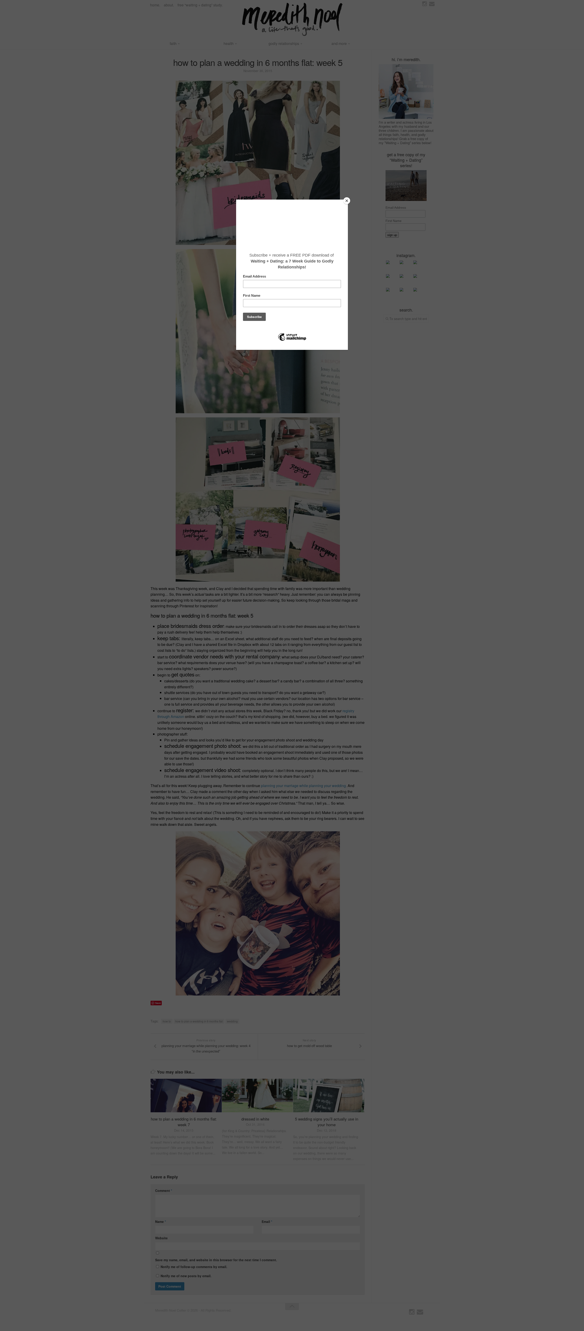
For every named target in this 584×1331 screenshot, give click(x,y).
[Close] (346, 200)
